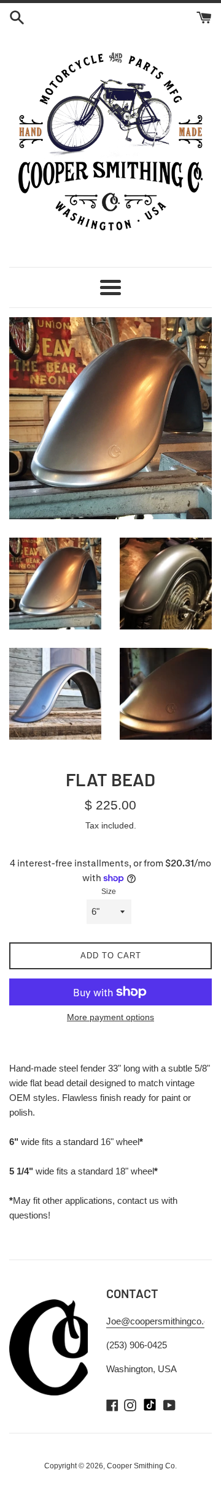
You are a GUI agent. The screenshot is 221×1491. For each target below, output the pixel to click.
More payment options (110, 1017)
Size (108, 891)
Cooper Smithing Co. (142, 1466)
